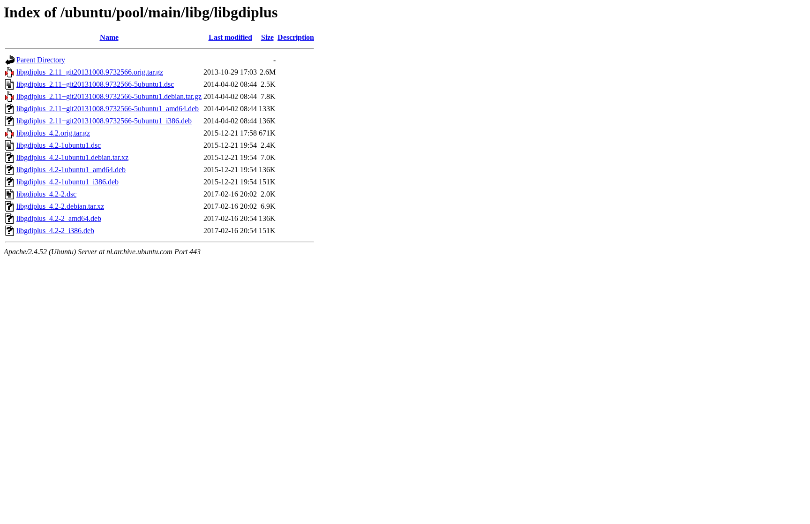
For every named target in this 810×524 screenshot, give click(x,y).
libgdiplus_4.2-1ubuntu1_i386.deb (67, 182)
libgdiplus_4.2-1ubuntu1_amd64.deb (71, 170)
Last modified (230, 37)
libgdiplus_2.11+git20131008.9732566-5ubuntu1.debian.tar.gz (109, 96)
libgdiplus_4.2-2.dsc (46, 194)
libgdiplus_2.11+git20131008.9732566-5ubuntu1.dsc (95, 84)
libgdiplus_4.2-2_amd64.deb (58, 218)
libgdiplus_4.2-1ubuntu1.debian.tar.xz (72, 157)
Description (296, 37)
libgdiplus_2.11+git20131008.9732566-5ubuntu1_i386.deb (104, 121)
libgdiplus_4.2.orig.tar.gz (53, 133)
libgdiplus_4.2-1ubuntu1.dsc (58, 145)
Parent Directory (40, 60)
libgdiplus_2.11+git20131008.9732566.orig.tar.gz (89, 72)
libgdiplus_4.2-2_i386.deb (55, 231)
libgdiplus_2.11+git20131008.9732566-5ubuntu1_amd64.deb (107, 109)
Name (109, 37)
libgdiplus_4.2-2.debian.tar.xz (60, 206)
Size (267, 37)
